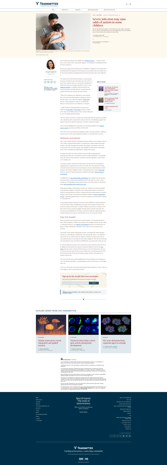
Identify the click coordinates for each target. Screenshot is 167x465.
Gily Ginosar (115, 93)
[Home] (83, 448)
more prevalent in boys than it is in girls (75, 184)
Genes (52, 88)
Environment (47, 88)
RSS (130, 415)
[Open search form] (126, 4)
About (125, 397)
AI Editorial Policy (126, 422)
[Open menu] (130, 4)
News (53, 9)
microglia (101, 170)
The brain (55, 89)
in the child (69, 109)
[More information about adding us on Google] (119, 15)
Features (38, 401)
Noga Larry (107, 94)
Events (37, 416)
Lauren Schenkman (110, 103)
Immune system (84, 292)
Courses (38, 418)
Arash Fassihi (109, 93)
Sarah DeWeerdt (44, 349)
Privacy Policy (127, 424)
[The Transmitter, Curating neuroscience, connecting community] (47, 4)
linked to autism (89, 60)
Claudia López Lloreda (111, 346)
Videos (37, 410)
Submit (94, 283)
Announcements (127, 411)
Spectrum (99, 15)
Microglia (50, 89)
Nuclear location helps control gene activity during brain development (82, 343)
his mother (77, 109)
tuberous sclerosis (65, 87)
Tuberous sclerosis (51, 90)
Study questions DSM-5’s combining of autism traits (111, 100)
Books (37, 412)
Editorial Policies (126, 420)
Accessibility (128, 426)
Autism (50, 87)
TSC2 (45, 90)
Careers (129, 413)
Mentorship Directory (125, 409)
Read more (83, 412)
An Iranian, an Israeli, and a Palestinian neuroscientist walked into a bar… (111, 89)
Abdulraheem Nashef (110, 95)
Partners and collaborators (124, 401)
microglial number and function (79, 178)
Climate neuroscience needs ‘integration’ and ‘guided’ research (49, 343)
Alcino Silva (86, 99)
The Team (129, 399)
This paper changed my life (42, 406)
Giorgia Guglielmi (99, 35)
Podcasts (38, 408)
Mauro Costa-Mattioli (82, 224)
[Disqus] (83, 373)
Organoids (105, 337)
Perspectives (65, 9)
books (41, 414)
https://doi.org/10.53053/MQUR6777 (109, 41)
